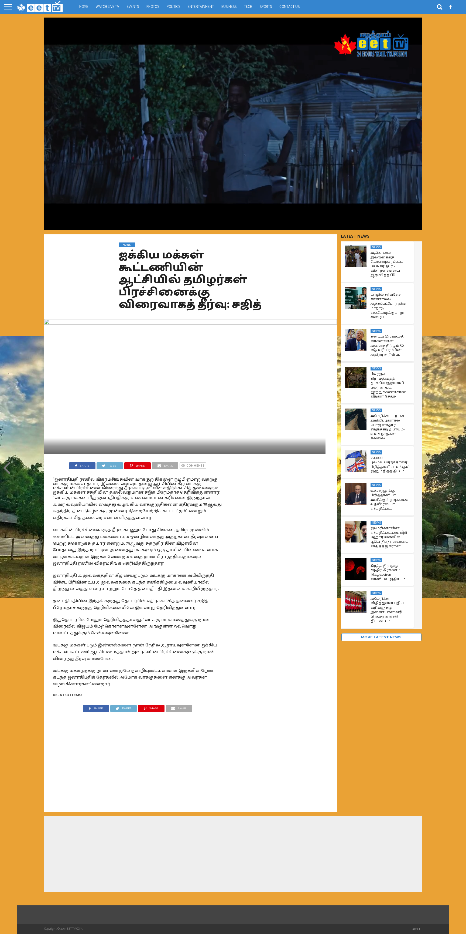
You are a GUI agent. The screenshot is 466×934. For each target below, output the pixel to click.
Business (229, 7)
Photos (152, 7)
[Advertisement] (137, 758)
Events (133, 7)
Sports (266, 7)
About (417, 929)
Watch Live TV (107, 7)
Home (83, 7)
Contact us (289, 7)
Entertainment (201, 7)
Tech (248, 7)
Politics (173, 7)
